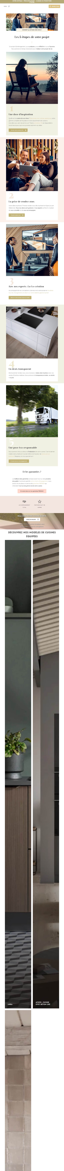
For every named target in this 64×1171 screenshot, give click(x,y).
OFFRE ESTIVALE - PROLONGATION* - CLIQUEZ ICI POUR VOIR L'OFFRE (31, 1)
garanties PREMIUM (39, 483)
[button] (7, 6)
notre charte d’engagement (39, 481)
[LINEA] (18, 774)
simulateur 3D (38, 123)
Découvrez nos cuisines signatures (40, 118)
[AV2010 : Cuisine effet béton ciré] (46, 774)
